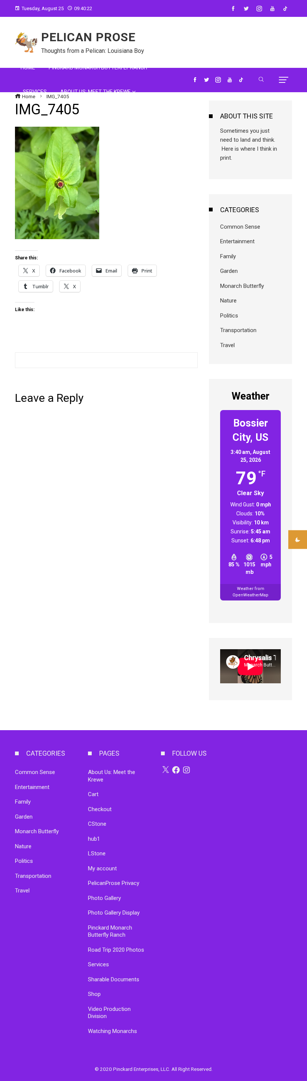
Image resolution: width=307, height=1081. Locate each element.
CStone (97, 823)
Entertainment (237, 241)
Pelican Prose (88, 37)
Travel (227, 345)
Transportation (238, 330)
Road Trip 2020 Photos (116, 949)
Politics (229, 315)
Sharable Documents (113, 979)
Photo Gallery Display (114, 912)
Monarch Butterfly (242, 286)
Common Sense (240, 226)
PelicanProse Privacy (113, 883)
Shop (94, 994)
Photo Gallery (104, 898)
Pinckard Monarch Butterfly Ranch (110, 931)
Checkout (100, 809)
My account (102, 868)
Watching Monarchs (112, 1031)
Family (228, 256)
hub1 (94, 838)
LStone (97, 853)
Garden (229, 271)
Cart (93, 794)
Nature (228, 300)
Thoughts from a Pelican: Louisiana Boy (92, 50)
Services (98, 964)
